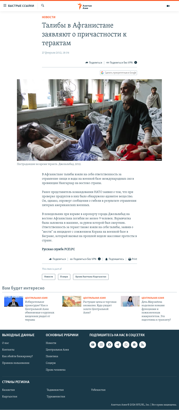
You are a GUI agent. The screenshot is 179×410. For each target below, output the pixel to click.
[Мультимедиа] (168, 5)
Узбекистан (98, 390)
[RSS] (142, 344)
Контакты (8, 350)
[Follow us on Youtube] (93, 344)
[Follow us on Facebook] (109, 344)
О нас (5, 343)
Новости (48, 17)
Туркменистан (56, 396)
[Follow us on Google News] (134, 344)
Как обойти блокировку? (17, 356)
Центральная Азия (36, 298)
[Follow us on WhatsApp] (126, 344)
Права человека (56, 370)
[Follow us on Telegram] (117, 344)
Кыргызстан (9, 396)
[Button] (93, 63)
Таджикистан (55, 390)
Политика (52, 356)
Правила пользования (15, 363)
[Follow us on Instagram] (101, 344)
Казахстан (8, 390)
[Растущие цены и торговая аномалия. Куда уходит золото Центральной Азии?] (71, 301)
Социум (51, 363)
